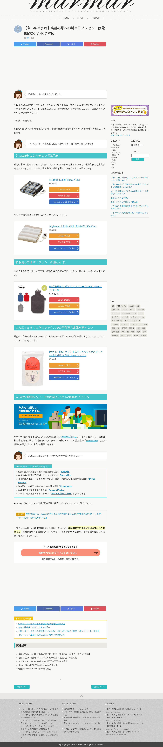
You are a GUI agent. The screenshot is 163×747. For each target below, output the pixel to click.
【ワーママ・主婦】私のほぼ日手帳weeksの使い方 (41, 635)
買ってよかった (126, 335)
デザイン (115, 147)
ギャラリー (115, 317)
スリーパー (135, 317)
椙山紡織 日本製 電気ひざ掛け (64, 180)
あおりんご (118, 720)
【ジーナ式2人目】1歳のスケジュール (121, 732)
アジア (124, 310)
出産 (138, 328)
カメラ (141, 313)
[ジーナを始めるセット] (130, 115)
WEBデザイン (121, 306)
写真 (114, 160)
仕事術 (114, 157)
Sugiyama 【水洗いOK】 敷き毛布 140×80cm (72, 226)
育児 (114, 150)
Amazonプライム (69, 437)
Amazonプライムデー (61, 493)
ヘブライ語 (136, 321)
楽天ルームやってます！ (120, 135)
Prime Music (66, 486)
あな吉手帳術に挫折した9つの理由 (34, 627)
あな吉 (131, 306)
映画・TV (115, 155)
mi (115, 735)
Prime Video (92, 440)
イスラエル (116, 145)
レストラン (124, 324)
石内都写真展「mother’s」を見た (77, 709)
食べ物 (143, 335)
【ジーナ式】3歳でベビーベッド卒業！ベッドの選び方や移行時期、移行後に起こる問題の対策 (39, 734)
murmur (109, 712)
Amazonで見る (64, 189)
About (80, 18)
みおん (116, 729)
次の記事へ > (99, 687)
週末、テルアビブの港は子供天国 (124, 202)
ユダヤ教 (115, 324)
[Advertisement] (60, 67)
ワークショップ (136, 324)
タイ (142, 317)
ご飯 (137, 306)
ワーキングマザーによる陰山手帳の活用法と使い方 (41, 624)
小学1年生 (115, 332)
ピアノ (127, 321)
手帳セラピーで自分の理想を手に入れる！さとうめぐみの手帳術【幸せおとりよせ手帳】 (59, 631)
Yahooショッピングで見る (64, 202)
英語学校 (115, 335)
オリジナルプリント (129, 313)
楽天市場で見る (64, 196)
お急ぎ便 (65, 472)
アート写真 (140, 310)
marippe (117, 712)
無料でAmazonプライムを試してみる (58, 553)
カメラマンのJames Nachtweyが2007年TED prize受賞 (43, 661)
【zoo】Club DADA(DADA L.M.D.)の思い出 (38, 665)
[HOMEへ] (81, 8)
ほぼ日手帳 (115, 310)
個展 (145, 324)
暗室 (132, 332)
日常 (27, 38)
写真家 (124, 328)
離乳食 (136, 335)
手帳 (123, 332)
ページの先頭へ (81, 696)
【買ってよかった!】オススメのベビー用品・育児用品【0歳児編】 (48, 658)
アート (131, 310)
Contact (95, 18)
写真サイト (115, 328)
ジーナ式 (117, 152)
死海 (138, 332)
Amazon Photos (56, 490)
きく (129, 729)
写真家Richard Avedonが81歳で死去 (34, 669)
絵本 (144, 332)
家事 (143, 328)
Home (66, 18)
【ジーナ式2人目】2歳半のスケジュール (122, 709)
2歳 (113, 306)
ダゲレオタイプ (117, 321)
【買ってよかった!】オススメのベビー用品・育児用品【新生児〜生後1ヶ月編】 (54, 654)
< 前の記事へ (22, 687)
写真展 (131, 328)
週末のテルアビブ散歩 (120, 198)
